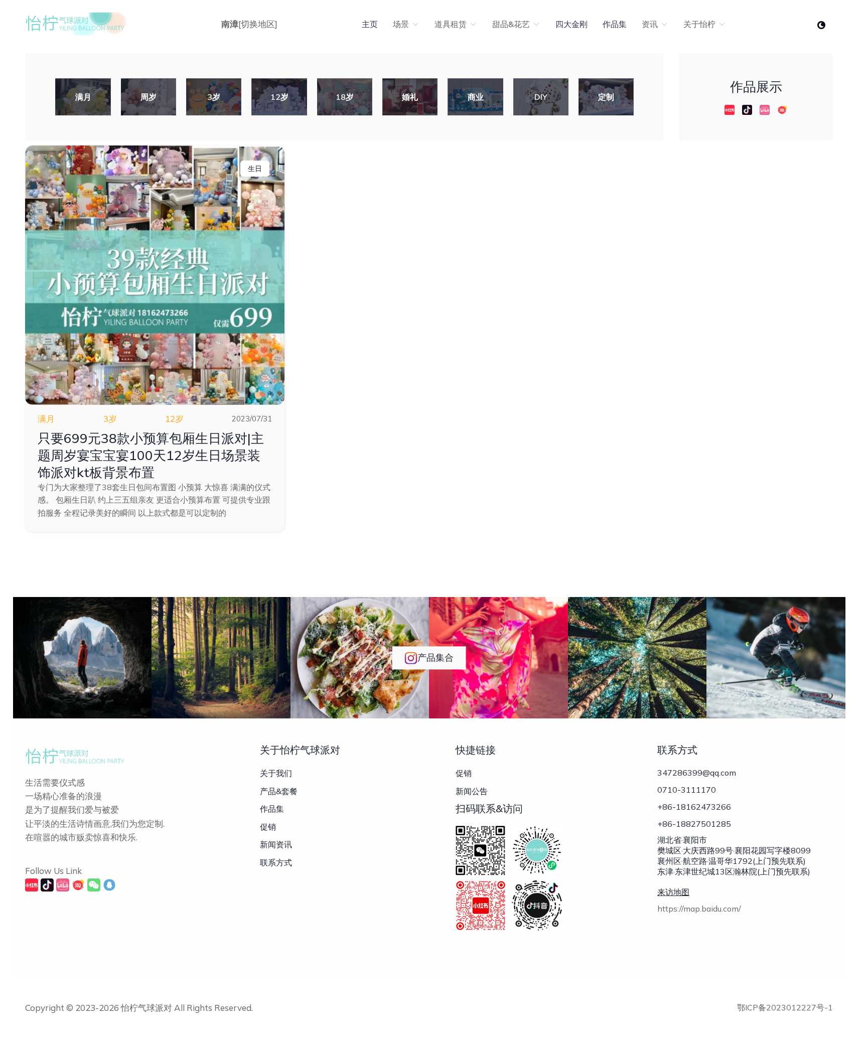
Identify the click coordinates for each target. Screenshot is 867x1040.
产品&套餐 (279, 791)
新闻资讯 (276, 844)
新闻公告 (472, 791)
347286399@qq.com (696, 773)
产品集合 (435, 658)
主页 (370, 24)
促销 (268, 827)
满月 (46, 418)
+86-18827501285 (694, 824)
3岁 (110, 418)
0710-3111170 (686, 790)
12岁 (174, 418)
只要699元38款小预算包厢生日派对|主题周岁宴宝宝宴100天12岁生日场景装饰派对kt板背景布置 (151, 455)
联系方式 (276, 862)
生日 (255, 168)
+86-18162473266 (694, 807)
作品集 (615, 24)
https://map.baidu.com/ (699, 909)
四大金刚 (571, 24)
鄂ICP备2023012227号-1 (785, 1007)
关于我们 (276, 773)
